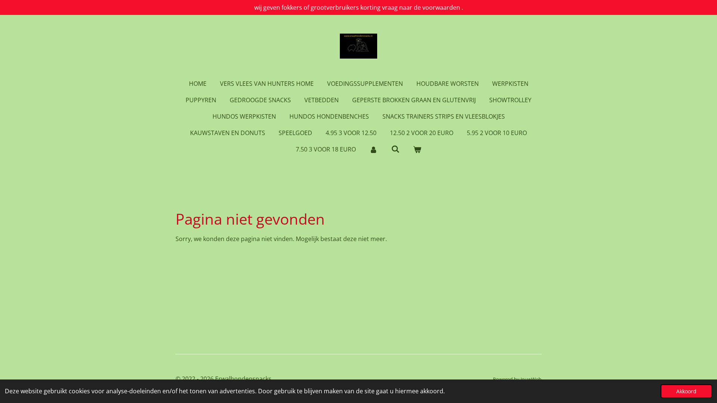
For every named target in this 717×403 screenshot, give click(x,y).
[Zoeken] (395, 149)
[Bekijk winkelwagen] (417, 149)
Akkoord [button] (686, 391)
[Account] (373, 149)
